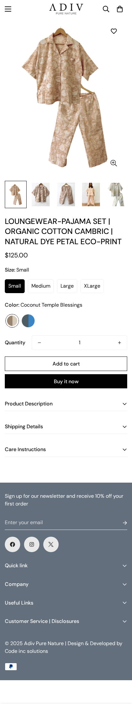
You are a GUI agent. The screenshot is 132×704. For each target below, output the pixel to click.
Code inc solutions (26, 651)
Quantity (15, 342)
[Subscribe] (119, 522)
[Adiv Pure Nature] (66, 9)
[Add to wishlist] (113, 31)
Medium (40, 286)
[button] (119, 9)
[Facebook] (12, 544)
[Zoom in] (113, 163)
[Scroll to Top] (120, 669)
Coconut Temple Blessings (12, 320)
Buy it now (66, 381)
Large (67, 286)
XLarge (92, 286)
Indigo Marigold (28, 320)
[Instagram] (31, 544)
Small (14, 286)
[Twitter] (51, 544)
